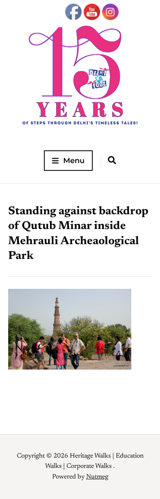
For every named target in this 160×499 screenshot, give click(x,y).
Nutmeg (97, 477)
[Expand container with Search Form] (112, 160)
